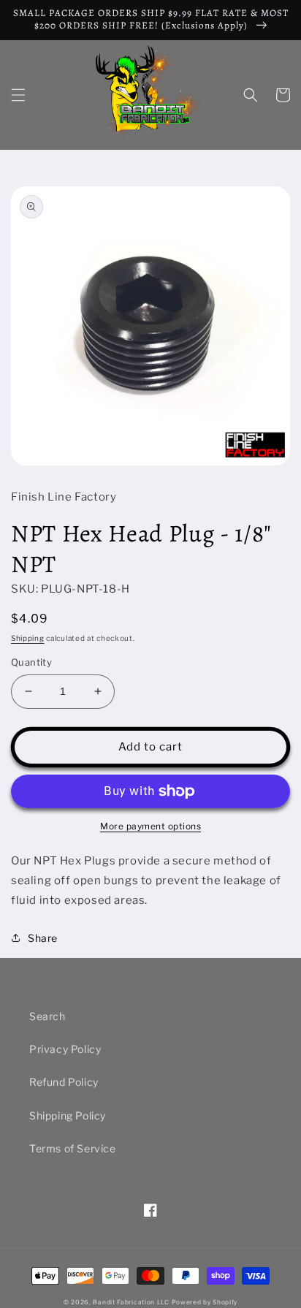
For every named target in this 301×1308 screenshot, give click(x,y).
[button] (18, 95)
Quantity (31, 662)
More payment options (150, 826)
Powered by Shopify (205, 1302)
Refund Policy (64, 1082)
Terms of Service (72, 1148)
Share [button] (43, 938)
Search (47, 1016)
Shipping (28, 638)
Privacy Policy (65, 1049)
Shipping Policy (67, 1115)
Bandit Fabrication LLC (131, 1302)
